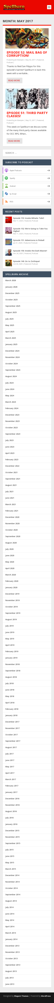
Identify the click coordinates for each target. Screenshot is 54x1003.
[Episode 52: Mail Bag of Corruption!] (27, 38)
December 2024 (12, 351)
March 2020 (10, 574)
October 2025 (11, 299)
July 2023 (9, 440)
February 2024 (11, 408)
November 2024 (12, 357)
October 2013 (11, 958)
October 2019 (11, 606)
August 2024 (11, 376)
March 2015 (10, 869)
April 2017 (9, 773)
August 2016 (11, 811)
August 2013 (11, 971)
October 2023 (11, 427)
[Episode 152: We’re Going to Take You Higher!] (8, 230)
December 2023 (12, 415)
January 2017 (11, 792)
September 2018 (12, 670)
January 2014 (11, 939)
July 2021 (9, 491)
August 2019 (11, 619)
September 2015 (12, 843)
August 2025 (11, 312)
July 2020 (9, 549)
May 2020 (9, 562)
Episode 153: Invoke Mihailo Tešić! (28, 218)
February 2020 (11, 581)
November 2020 (12, 523)
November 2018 (12, 664)
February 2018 (11, 709)
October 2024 (11, 363)
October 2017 (11, 734)
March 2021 (10, 504)
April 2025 (9, 331)
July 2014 (9, 907)
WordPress (46, 996)
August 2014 (11, 901)
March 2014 (10, 933)
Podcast (10, 62)
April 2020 (9, 568)
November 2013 (12, 952)
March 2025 (10, 338)
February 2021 (11, 510)
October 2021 (11, 472)
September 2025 (12, 306)
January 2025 (11, 344)
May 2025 (9, 325)
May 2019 (9, 638)
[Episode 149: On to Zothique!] (8, 263)
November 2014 (12, 882)
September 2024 (12, 370)
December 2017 (12, 721)
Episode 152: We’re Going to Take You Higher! (30, 229)
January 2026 (11, 287)
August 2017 (11, 747)
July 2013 (9, 977)
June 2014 (9, 914)
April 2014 (9, 926)
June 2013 (9, 984)
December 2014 (12, 875)
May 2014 (9, 920)
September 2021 (12, 479)
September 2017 (12, 741)
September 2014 (12, 894)
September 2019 (12, 613)
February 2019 (11, 651)
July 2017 (9, 753)
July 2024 (9, 383)
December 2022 (12, 466)
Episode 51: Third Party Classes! (27, 114)
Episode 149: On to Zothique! (26, 261)
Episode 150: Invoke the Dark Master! (30, 250)
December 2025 (12, 293)
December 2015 (12, 830)
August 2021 (11, 485)
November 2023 (12, 421)
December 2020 (12, 517)
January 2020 (11, 587)
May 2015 (9, 862)
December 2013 (12, 945)
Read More (14, 80)
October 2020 (11, 530)
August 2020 (11, 542)
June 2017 (9, 760)
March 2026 (10, 280)
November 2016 (12, 805)
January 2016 (11, 824)
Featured (40, 60)
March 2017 (10, 779)
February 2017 (11, 785)
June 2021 (9, 498)
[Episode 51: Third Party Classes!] (27, 99)
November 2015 (12, 837)
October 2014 (11, 888)
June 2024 (9, 389)
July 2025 (9, 319)
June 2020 (9, 555)
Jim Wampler (19, 60)
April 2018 (9, 702)
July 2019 (9, 626)
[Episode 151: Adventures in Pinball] (8, 242)
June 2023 (9, 447)
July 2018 (9, 683)
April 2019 (9, 645)
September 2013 (12, 965)
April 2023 (9, 453)
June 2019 (9, 632)
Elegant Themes (21, 996)
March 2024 (10, 402)
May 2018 (9, 696)
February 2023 (11, 459)
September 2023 (12, 434)
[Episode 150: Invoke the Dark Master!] (8, 252)
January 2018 (11, 715)
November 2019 (12, 600)
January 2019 (11, 658)
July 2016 (9, 817)
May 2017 (9, 766)
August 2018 (11, 677)
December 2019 (12, 594)
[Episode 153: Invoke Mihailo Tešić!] (8, 220)
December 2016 (12, 798)
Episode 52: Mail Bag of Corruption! (27, 54)
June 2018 (9, 690)
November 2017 (12, 728)
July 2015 (9, 849)
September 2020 (12, 536)
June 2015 (9, 856)
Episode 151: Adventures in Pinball (28, 240)
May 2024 (9, 395)
